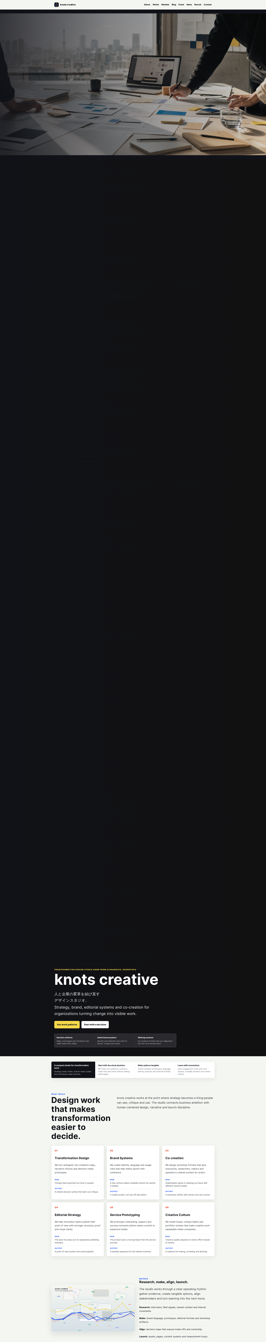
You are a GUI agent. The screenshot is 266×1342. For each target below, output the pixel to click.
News (189, 4)
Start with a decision (95, 1024)
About (147, 4)
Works (156, 4)
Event (181, 4)
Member (165, 4)
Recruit (197, 4)
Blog (174, 4)
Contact (208, 4)
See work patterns (67, 1024)
